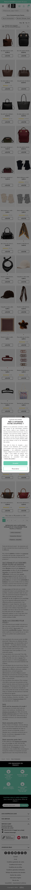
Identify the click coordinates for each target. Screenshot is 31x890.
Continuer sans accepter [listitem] (15, 419)
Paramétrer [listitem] (15, 469)
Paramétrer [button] (6, 450)
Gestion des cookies (9, 458)
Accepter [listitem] (15, 463)
